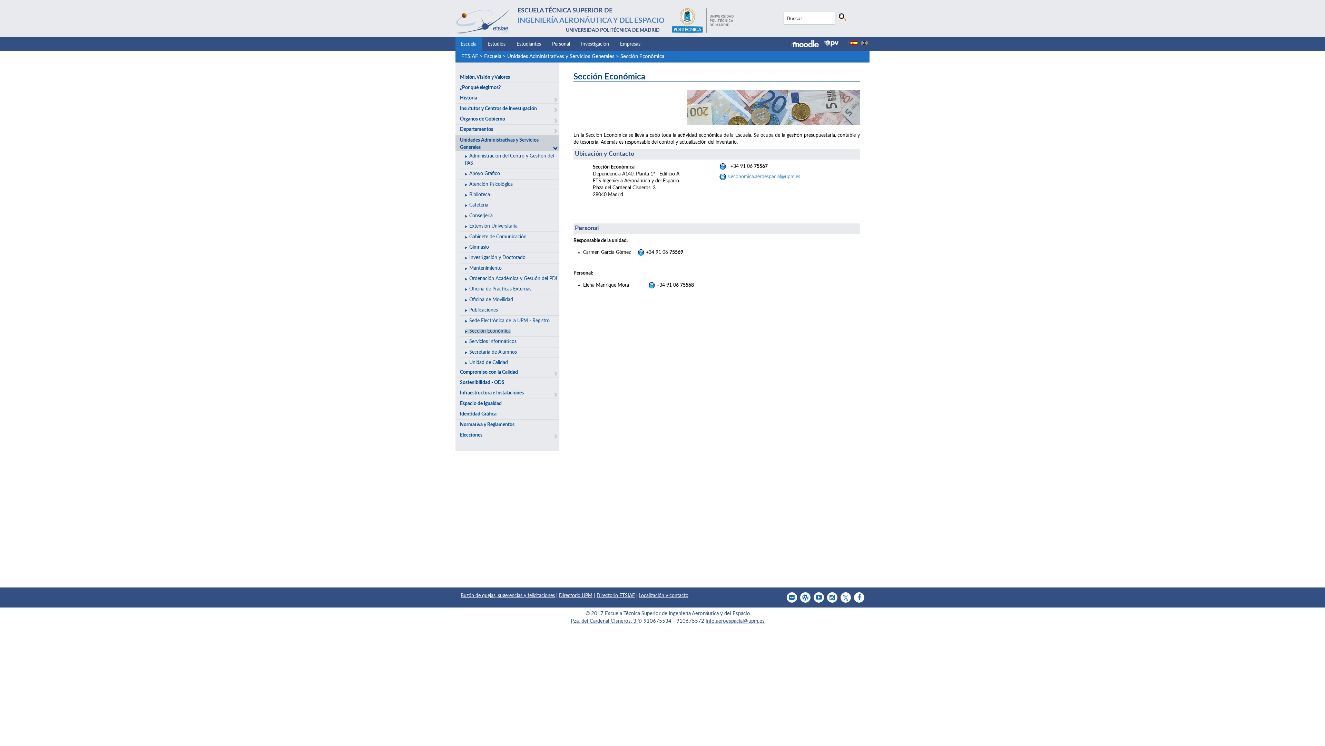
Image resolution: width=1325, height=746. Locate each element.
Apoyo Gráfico (484, 173)
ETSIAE (469, 56)
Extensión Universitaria (493, 226)
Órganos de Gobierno (482, 119)
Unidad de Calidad (488, 362)
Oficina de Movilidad (491, 299)
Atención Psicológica (491, 184)
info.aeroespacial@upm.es (735, 621)
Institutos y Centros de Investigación (498, 108)
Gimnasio (479, 247)
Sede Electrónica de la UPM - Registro (509, 320)
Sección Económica (642, 56)
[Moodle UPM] (808, 44)
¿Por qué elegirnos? (480, 87)
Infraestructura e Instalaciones (492, 393)
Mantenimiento (485, 268)
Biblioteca (479, 194)
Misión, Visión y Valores (485, 77)
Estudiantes (529, 44)
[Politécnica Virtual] (831, 43)
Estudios (497, 44)
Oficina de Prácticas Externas (500, 289)
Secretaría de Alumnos (493, 352)
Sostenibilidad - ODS (482, 382)
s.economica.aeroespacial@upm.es (764, 176)
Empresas (630, 44)
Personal (561, 44)
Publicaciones (483, 310)
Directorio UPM (575, 595)
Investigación (595, 44)
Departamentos (476, 129)
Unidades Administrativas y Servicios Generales (561, 56)
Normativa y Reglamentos (487, 424)
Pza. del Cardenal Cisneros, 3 (604, 621)
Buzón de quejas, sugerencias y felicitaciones (508, 595)
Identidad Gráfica (478, 414)
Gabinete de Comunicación (498, 237)
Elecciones (471, 435)
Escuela (469, 44)
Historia (468, 98)
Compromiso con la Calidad (489, 372)
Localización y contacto (663, 595)
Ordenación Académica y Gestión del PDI (513, 278)
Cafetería (478, 205)
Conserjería (481, 215)
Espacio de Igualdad (481, 403)
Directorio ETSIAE (616, 595)
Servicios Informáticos (493, 341)
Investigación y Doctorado (497, 257)
